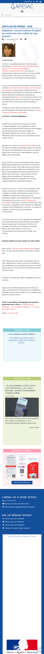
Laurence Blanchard (17, 71)
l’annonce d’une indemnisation (23, 248)
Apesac (18, 97)
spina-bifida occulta (28, 145)
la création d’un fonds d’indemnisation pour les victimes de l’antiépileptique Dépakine (20, 68)
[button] (22, 11)
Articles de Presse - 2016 (17, 26)
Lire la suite (34, 427)
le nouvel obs (13, 313)
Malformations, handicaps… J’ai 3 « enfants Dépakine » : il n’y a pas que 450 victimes (20, 306)
